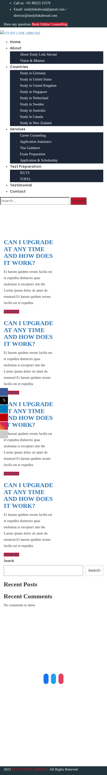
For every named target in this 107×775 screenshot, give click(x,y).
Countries (19, 66)
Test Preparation (25, 166)
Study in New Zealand (36, 123)
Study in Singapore (33, 92)
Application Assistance (36, 142)
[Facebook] (46, 678)
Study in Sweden (32, 104)
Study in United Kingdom (38, 85)
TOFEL (25, 179)
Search (9, 561)
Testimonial (21, 185)
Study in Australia (32, 110)
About (15, 48)
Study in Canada (31, 117)
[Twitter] (53, 678)
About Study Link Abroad (38, 54)
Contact (18, 191)
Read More (11, 311)
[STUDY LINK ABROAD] (20, 33)
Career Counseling (33, 135)
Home (15, 41)
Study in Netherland (34, 98)
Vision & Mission (32, 61)
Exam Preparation (32, 154)
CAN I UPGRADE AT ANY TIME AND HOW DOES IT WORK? (28, 252)
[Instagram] (61, 678)
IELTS (25, 173)
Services (17, 129)
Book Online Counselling (49, 24)
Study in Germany (33, 73)
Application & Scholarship (38, 160)
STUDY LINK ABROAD (30, 769)
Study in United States (36, 79)
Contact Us (21, 742)
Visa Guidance (30, 148)
